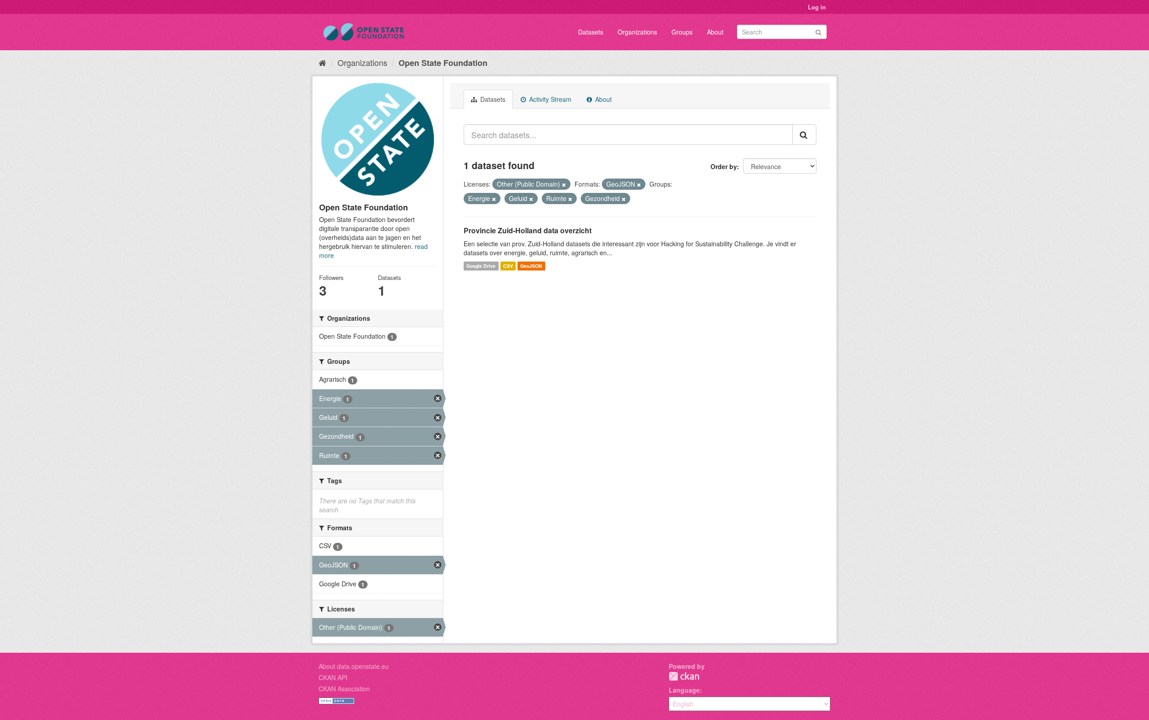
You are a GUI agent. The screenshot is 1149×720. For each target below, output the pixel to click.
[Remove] (564, 184)
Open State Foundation (443, 63)
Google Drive (481, 265)
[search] (804, 134)
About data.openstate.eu (354, 666)
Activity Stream (549, 99)
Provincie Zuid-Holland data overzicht (528, 230)
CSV (508, 265)
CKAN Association (344, 688)
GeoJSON (531, 265)
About (715, 31)
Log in (817, 7)
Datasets (590, 31)
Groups (682, 31)
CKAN (684, 676)
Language (684, 689)
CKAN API (333, 677)
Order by (723, 166)
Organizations (637, 31)
